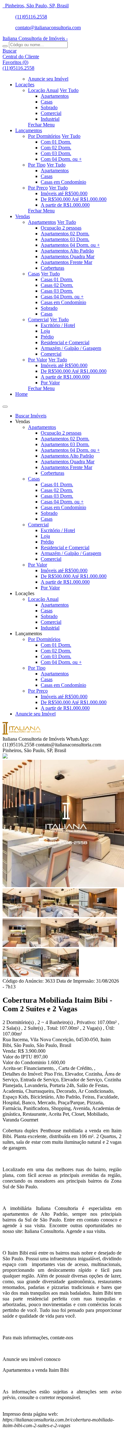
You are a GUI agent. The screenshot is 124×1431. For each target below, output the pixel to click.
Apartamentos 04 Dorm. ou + (70, 245)
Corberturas (52, 268)
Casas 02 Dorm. (57, 285)
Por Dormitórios (44, 136)
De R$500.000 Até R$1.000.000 (74, 199)
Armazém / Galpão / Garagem (71, 348)
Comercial (51, 113)
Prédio (47, 336)
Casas (46, 101)
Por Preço (38, 187)
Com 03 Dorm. (56, 153)
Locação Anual (43, 90)
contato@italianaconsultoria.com (48, 27)
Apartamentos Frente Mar (66, 262)
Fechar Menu (41, 124)
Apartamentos (55, 96)
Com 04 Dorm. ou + (61, 159)
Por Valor (37, 359)
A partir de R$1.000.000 (65, 205)
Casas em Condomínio (63, 182)
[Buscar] (5, 46)
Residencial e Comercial (65, 342)
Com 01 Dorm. (56, 142)
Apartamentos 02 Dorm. (65, 233)
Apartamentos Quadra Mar (67, 256)
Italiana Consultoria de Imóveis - (35, 38)
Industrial (50, 119)
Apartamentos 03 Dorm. (65, 239)
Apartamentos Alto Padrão (67, 250)
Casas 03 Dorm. (57, 291)
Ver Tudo (69, 90)
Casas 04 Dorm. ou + (62, 296)
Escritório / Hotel (58, 325)
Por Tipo (36, 164)
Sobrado (49, 107)
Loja (45, 331)
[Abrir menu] (5, 405)
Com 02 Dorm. (56, 147)
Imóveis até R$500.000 (64, 193)
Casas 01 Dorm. (57, 279)
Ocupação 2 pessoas (61, 228)
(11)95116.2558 (31, 16)
